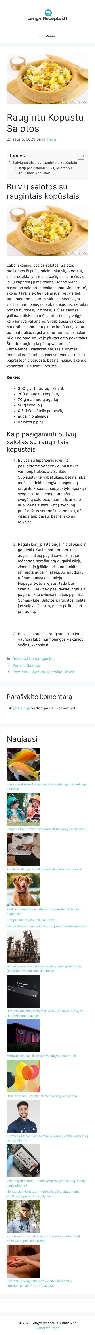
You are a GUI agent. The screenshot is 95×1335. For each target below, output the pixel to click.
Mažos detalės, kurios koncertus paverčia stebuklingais (47, 926)
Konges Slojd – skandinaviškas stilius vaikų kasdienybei (46, 829)
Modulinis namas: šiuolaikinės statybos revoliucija (42, 1056)
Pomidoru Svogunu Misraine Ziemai (44, 672)
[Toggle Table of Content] (79, 156)
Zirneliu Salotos (26, 665)
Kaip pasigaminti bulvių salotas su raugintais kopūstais (45, 170)
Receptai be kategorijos (33, 658)
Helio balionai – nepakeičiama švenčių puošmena (42, 1096)
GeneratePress (47, 1328)
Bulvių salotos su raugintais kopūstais (44, 162)
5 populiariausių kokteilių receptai (31, 920)
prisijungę (21, 708)
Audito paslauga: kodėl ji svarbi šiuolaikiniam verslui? (44, 869)
